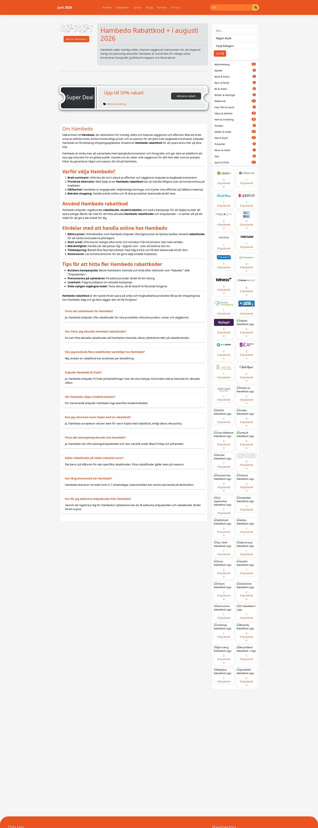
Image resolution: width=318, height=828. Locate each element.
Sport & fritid (234, 162)
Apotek (234, 70)
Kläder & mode (234, 131)
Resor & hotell (234, 150)
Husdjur (234, 125)
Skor (234, 156)
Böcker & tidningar (234, 95)
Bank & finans (234, 76)
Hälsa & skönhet (234, 113)
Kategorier (122, 7)
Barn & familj (234, 82)
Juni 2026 (64, 7)
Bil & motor (234, 88)
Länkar (137, 7)
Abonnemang (234, 64)
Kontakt (162, 7)
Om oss (176, 7)
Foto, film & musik (234, 107)
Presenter (234, 144)
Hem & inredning (116, 104)
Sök (218, 53)
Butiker (107, 7)
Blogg (149, 7)
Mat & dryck (234, 137)
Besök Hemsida (76, 39)
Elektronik (234, 101)
